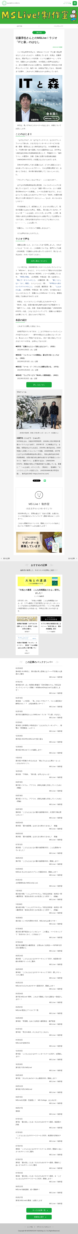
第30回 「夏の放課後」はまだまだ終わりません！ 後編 (36, 826)
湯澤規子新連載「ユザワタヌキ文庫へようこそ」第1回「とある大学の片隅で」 (27, 626)
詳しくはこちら (39, 385)
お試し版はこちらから (39, 261)
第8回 (18, 1111)
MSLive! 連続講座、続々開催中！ (28, 1189)
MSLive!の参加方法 (23, 1043)
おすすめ (19, 26)
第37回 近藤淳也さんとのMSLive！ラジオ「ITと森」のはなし (38, 714)
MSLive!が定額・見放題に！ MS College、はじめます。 (37, 1100)
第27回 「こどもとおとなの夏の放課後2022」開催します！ (38, 861)
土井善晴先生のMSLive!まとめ (27, 883)
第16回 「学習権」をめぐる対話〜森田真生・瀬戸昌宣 (35, 1021)
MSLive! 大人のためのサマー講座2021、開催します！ (35, 986)
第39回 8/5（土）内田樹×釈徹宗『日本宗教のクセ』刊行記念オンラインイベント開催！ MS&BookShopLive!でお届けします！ (38, 687)
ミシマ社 (30, 1227)
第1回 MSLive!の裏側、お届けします (29, 1200)
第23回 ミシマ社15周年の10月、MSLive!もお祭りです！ (36, 921)
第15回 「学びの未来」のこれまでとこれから (32, 1032)
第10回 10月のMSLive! (24, 1089)
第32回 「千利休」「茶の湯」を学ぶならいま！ (33, 774)
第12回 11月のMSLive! (24, 1067)
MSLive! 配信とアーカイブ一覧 (27, 1010)
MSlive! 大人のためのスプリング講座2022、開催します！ (37, 872)
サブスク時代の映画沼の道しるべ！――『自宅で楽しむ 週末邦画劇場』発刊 (51, 626)
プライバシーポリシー (44, 1227)
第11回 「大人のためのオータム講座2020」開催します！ (36, 1078)
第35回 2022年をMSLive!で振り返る (29, 739)
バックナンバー (58, 26)
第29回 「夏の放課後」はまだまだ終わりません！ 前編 (36, 837)
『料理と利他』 (24, 277)
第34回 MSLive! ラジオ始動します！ (29, 750)
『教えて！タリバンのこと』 (26, 280)
